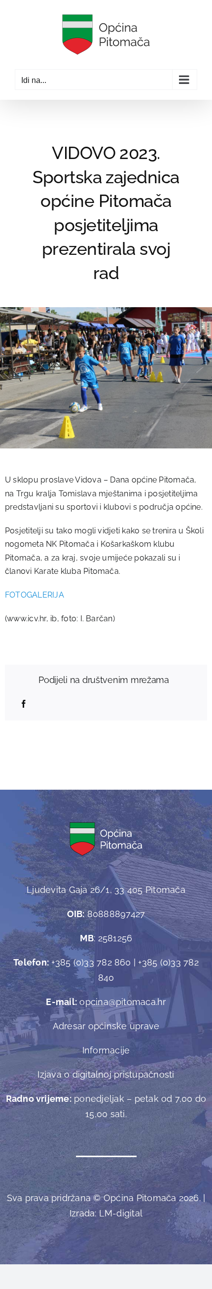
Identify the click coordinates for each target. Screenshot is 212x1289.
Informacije (106, 1050)
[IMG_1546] (106, 311)
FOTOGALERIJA (34, 595)
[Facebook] (24, 704)
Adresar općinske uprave (106, 1026)
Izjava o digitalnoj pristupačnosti (105, 1074)
